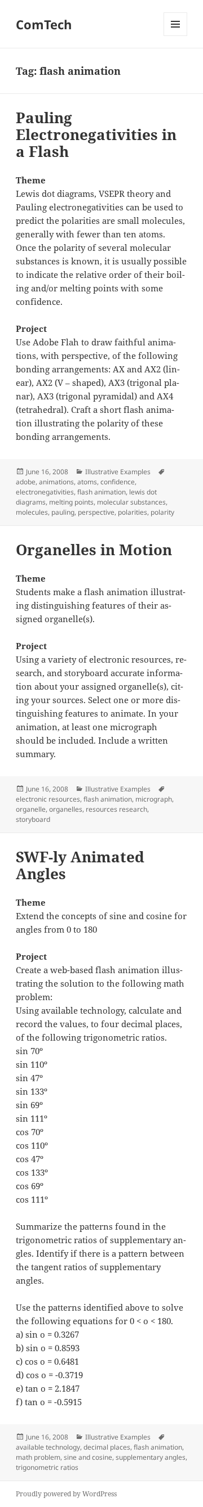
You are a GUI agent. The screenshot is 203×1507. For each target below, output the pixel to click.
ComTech (44, 24)
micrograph (153, 799)
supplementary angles (151, 1457)
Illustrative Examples (118, 471)
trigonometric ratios (47, 1467)
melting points (71, 502)
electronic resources (48, 799)
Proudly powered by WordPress (66, 1494)
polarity (162, 512)
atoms (87, 482)
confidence (117, 482)
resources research (116, 809)
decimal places (106, 1447)
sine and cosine (88, 1457)
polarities (132, 512)
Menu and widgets (175, 35)
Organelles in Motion (94, 549)
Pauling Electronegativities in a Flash (96, 134)
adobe (26, 482)
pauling (62, 512)
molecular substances (131, 502)
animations (56, 482)
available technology (48, 1447)
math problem (38, 1457)
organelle (31, 809)
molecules (32, 512)
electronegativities (45, 492)
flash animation (101, 492)
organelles (65, 809)
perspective (96, 512)
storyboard (33, 819)
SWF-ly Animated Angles (80, 865)
